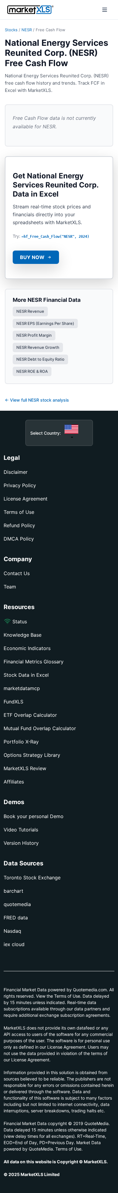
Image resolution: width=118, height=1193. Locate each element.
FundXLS (13, 702)
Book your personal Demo (34, 816)
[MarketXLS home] (30, 9)
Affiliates (14, 782)
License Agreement (26, 499)
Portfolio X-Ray (21, 742)
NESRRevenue (30, 311)
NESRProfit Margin (34, 335)
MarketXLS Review (25, 768)
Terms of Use (19, 512)
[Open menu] (105, 10)
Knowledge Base (22, 635)
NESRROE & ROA (32, 371)
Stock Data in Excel (26, 675)
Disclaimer (16, 472)
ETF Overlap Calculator (30, 715)
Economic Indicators (27, 648)
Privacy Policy (20, 485)
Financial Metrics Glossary (34, 662)
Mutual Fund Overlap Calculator (40, 728)
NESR (26, 29)
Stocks (11, 29)
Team (10, 587)
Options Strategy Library (32, 755)
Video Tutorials (21, 830)
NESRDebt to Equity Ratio (40, 359)
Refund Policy (19, 525)
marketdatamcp (22, 688)
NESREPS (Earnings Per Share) (45, 323)
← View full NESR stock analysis (37, 400)
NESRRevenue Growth (37, 347)
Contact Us (17, 573)
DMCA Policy (19, 539)
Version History (21, 843)
